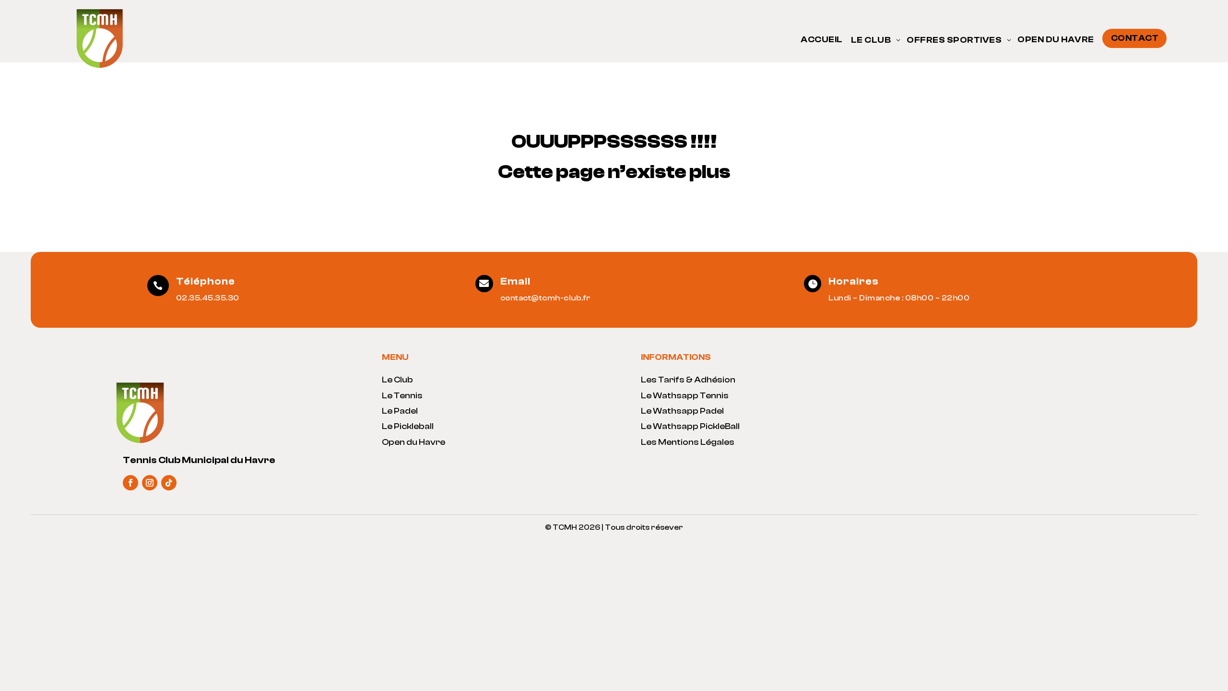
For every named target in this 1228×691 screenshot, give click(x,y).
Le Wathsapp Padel (682, 411)
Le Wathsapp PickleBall (690, 426)
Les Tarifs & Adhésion (688, 380)
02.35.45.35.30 (207, 298)
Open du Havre (413, 442)
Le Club (397, 380)
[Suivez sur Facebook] (130, 482)
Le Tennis (402, 396)
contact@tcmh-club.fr (545, 298)
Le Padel (400, 411)
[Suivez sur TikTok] (169, 482)
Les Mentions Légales (687, 442)
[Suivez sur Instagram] (149, 482)
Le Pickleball (408, 426)
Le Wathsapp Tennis (685, 396)
